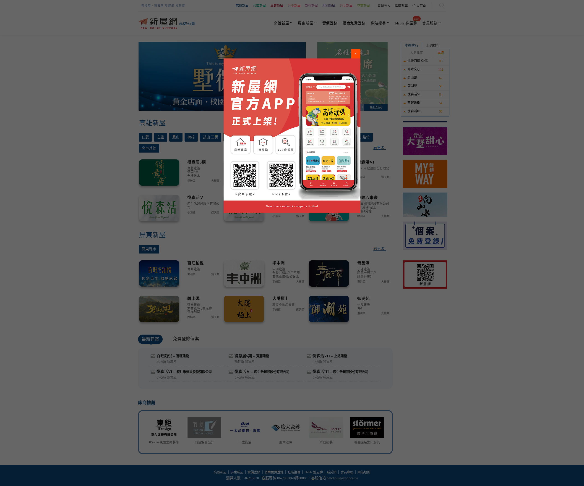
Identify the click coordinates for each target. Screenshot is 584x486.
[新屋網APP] (292, 135)
